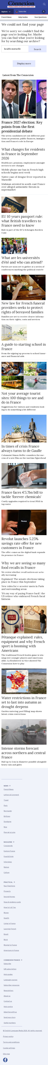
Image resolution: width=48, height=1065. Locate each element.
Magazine (8, 842)
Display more (24, 63)
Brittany (7, 816)
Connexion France (12, 960)
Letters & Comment (11, 795)
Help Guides (23, 17)
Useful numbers (10, 1023)
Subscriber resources (11, 985)
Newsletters (8, 990)
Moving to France (10, 945)
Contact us (8, 1001)
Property (7, 891)
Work (6, 939)
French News (6, 17)
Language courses (10, 980)
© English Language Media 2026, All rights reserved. (22, 1030)
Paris (5, 805)
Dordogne (7, 821)
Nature (6, 867)
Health (6, 918)
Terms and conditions (11, 1042)
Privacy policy (8, 1036)
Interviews (8, 862)
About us (7, 996)
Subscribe (22, 11)
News (6, 786)
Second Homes (9, 896)
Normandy (8, 811)
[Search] (44, 4)
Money (6, 912)
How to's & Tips (10, 907)
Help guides (8, 974)
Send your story (9, 1017)
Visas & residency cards (12, 902)
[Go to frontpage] (22, 4)
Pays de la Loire (9, 832)
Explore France (9, 851)
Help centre (8, 1006)
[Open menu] (7, 11)
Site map (6, 1054)
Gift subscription (10, 969)
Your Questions (40, 17)
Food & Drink (8, 856)
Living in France (10, 923)
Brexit (6, 934)
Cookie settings (9, 1048)
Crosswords (8, 846)
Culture (6, 872)
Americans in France (11, 950)
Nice (5, 827)
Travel (6, 800)
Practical (8, 882)
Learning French (10, 929)
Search (37, 49)
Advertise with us (10, 1012)
